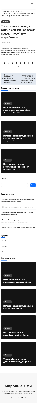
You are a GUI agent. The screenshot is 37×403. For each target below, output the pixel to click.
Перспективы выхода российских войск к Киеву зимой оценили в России (16, 167)
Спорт (4, 252)
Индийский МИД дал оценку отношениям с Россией (18, 227)
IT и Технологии (7, 241)
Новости (5, 21)
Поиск (4, 179)
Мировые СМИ (18, 386)
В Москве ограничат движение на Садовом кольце (18, 207)
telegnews (7, 113)
